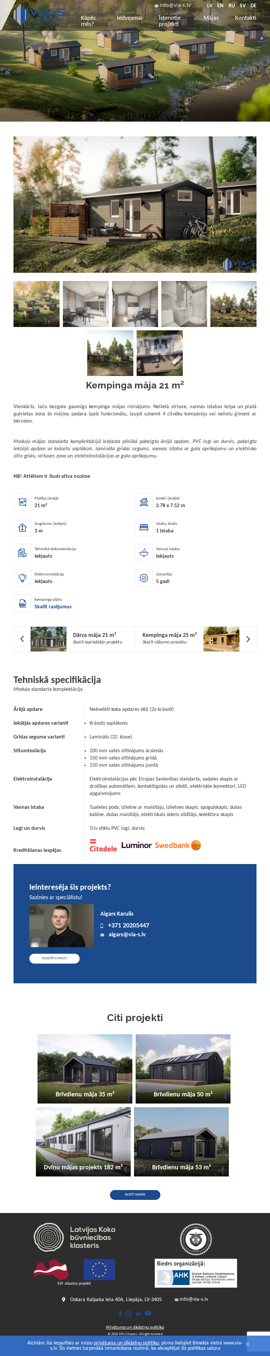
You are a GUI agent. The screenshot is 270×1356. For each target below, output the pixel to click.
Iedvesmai (129, 18)
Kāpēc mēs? (88, 21)
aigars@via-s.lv (127, 935)
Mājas (211, 18)
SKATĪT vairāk (135, 1195)
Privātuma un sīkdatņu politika (135, 1327)
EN (220, 6)
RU (232, 6)
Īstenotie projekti (170, 21)
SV (242, 6)
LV (209, 6)
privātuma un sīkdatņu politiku (126, 1343)
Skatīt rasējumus (53, 607)
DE (253, 6)
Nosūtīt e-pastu (54, 958)
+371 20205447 (128, 926)
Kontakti (245, 18)
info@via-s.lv (175, 5)
